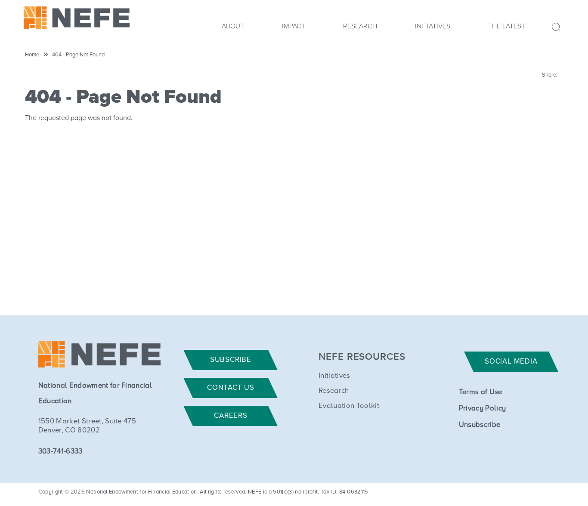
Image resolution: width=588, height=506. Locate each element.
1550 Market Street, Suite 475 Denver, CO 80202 (87, 426)
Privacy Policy (482, 408)
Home (32, 55)
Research (360, 26)
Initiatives (432, 26)
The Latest (506, 26)
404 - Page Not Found (78, 55)
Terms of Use (480, 392)
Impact (293, 26)
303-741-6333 (60, 451)
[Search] (551, 26)
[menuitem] (233, 29)
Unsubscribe (480, 425)
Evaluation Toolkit (349, 406)
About (233, 26)
